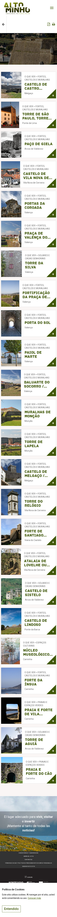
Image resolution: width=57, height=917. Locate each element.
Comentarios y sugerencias (28, 853)
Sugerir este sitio (28, 866)
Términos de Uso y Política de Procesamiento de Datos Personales (28, 863)
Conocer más (34, 898)
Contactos (28, 859)
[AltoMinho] (17, 4)
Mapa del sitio (29, 856)
